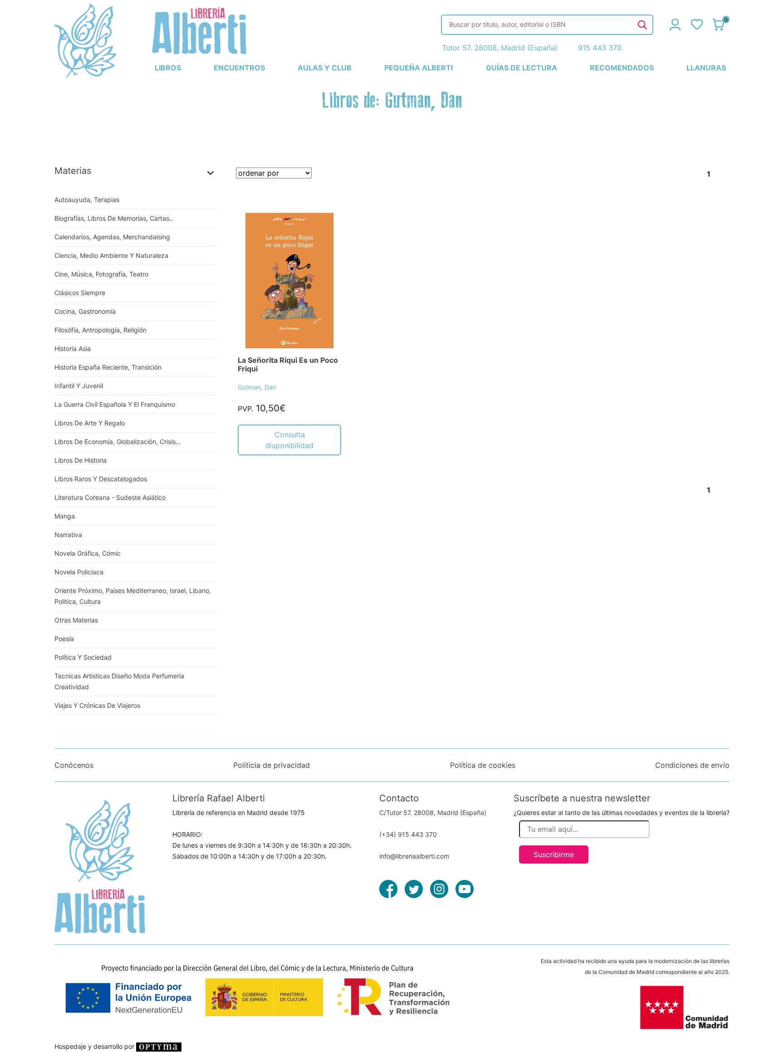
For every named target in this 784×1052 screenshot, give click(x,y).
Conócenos (73, 765)
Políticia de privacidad (271, 765)
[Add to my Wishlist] (324, 230)
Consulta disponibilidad (289, 440)
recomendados (622, 67)
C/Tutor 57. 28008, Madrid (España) (432, 812)
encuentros (239, 67)
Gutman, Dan (257, 387)
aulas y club (325, 67)
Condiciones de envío (692, 765)
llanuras (706, 67)
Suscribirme (554, 854)
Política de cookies (482, 765)
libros (168, 67)
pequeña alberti (418, 67)
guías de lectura (521, 67)
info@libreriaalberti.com (414, 856)
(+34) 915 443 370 (408, 834)
